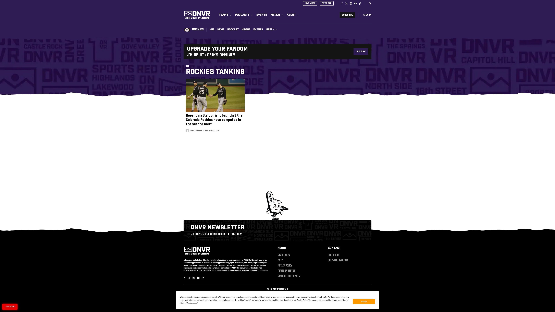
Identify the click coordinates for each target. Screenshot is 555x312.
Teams (223, 15)
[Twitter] (346, 3)
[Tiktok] (360, 3)
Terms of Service (286, 270)
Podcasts (242, 15)
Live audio (10, 306)
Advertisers (284, 255)
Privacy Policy (285, 265)
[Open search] (370, 3)
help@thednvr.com (338, 260)
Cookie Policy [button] (302, 300)
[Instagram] (350, 3)
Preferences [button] (192, 303)
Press (280, 260)
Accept (364, 302)
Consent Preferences (289, 276)
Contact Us (334, 255)
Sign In (367, 14)
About (291, 15)
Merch (275, 15)
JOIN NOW (361, 51)
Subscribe (347, 15)
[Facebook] (342, 3)
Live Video (310, 3)
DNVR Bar (327, 3)
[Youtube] (355, 3)
